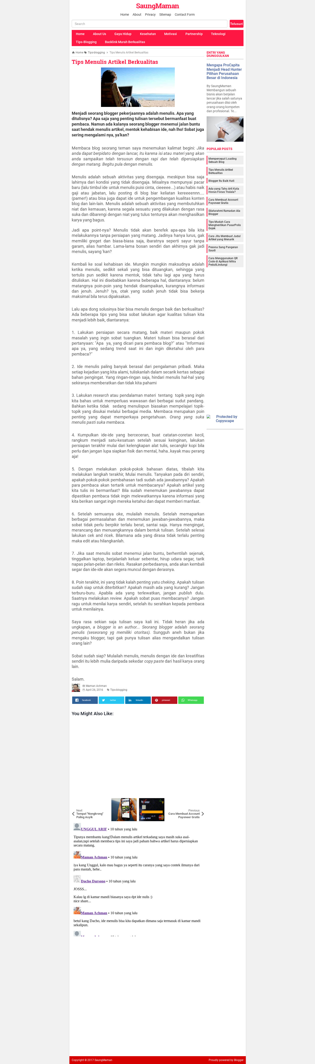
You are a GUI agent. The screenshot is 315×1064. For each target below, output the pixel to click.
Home (124, 14)
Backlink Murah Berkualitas (125, 42)
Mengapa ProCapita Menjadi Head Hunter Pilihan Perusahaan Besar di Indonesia (224, 71)
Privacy (150, 14)
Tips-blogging (118, 689)
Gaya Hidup (122, 34)
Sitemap (165, 14)
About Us (99, 34)
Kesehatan (148, 34)
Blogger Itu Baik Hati (221, 180)
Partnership (194, 34)
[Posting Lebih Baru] (78, 801)
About (137, 14)
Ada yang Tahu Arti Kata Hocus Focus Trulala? (223, 190)
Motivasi (170, 34)
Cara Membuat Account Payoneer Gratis (223, 201)
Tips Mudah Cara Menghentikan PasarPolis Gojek (224, 225)
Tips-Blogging (86, 42)
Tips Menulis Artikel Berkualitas (115, 61)
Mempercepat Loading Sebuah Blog (222, 160)
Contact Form (185, 14)
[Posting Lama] (197, 801)
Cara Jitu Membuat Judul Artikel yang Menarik (224, 238)
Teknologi (218, 34)
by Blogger (237, 1060)
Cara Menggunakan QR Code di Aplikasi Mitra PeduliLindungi (223, 261)
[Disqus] (138, 878)
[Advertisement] (138, 758)
